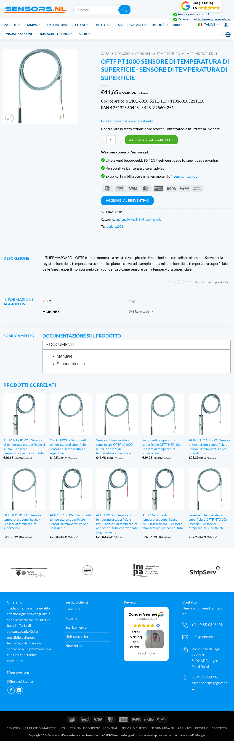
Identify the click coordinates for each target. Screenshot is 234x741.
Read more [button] (146, 653)
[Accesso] (225, 24)
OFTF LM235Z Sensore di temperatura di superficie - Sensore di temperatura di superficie (69, 446)
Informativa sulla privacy (171, 728)
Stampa (31, 25)
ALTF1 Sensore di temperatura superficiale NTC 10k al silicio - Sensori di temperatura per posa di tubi (162, 521)
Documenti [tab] (61, 344)
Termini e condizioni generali (94, 728)
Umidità (158, 25)
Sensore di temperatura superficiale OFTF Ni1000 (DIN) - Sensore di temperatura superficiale (114, 446)
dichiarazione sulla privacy (148, 735)
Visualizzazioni (19, 34)
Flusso (80, 25)
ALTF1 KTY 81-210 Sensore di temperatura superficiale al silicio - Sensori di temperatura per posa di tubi (24, 446)
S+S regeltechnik (150, 219)
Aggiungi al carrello (151, 140)
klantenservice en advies (213, 19)
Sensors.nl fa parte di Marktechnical (37, 728)
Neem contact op (184, 176)
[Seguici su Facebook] (11, 690)
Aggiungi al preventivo (127, 200)
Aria (176, 25)
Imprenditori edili (201, 53)
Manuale (64, 356)
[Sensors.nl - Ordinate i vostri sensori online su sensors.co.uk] (34, 9)
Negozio (122, 53)
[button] (201, 6)
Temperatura (56, 25)
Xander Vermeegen (147, 614)
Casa (105, 53)
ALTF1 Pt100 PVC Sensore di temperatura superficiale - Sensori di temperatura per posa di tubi (70, 521)
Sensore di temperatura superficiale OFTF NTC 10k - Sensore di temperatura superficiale (162, 446)
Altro (83, 34)
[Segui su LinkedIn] (19, 690)
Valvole (137, 25)
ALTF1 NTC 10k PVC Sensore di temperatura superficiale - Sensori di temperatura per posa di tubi (209, 446)
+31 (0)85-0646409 (207, 624)
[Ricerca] (124, 9)
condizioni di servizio (179, 735)
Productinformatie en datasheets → (129, 121)
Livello (100, 25)
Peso (118, 25)
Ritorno (202, 728)
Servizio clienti (134, 728)
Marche (10, 25)
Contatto (219, 728)
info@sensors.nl (203, 636)
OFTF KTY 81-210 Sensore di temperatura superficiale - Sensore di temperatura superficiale (24, 521)
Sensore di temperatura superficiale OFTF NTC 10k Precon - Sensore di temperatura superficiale (208, 521)
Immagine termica (55, 34)
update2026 (115, 226)
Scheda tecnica (71, 363)
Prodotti (143, 53)
